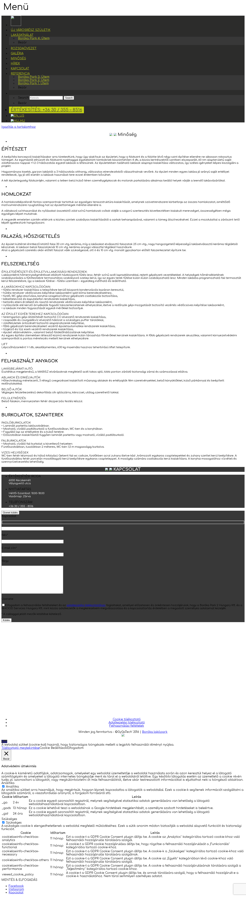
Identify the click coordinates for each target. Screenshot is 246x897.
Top (4, 741)
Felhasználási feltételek (126, 725)
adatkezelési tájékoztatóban (86, 605)
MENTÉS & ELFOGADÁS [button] (19, 880)
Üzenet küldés (10, 512)
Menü (16, 7)
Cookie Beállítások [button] (53, 748)
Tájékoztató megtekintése (20, 748)
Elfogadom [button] (75, 748)
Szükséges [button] (9, 819)
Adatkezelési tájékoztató (127, 722)
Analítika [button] (7, 783)
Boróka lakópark (154, 732)
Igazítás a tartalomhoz (18, 127)
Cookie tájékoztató (127, 719)
